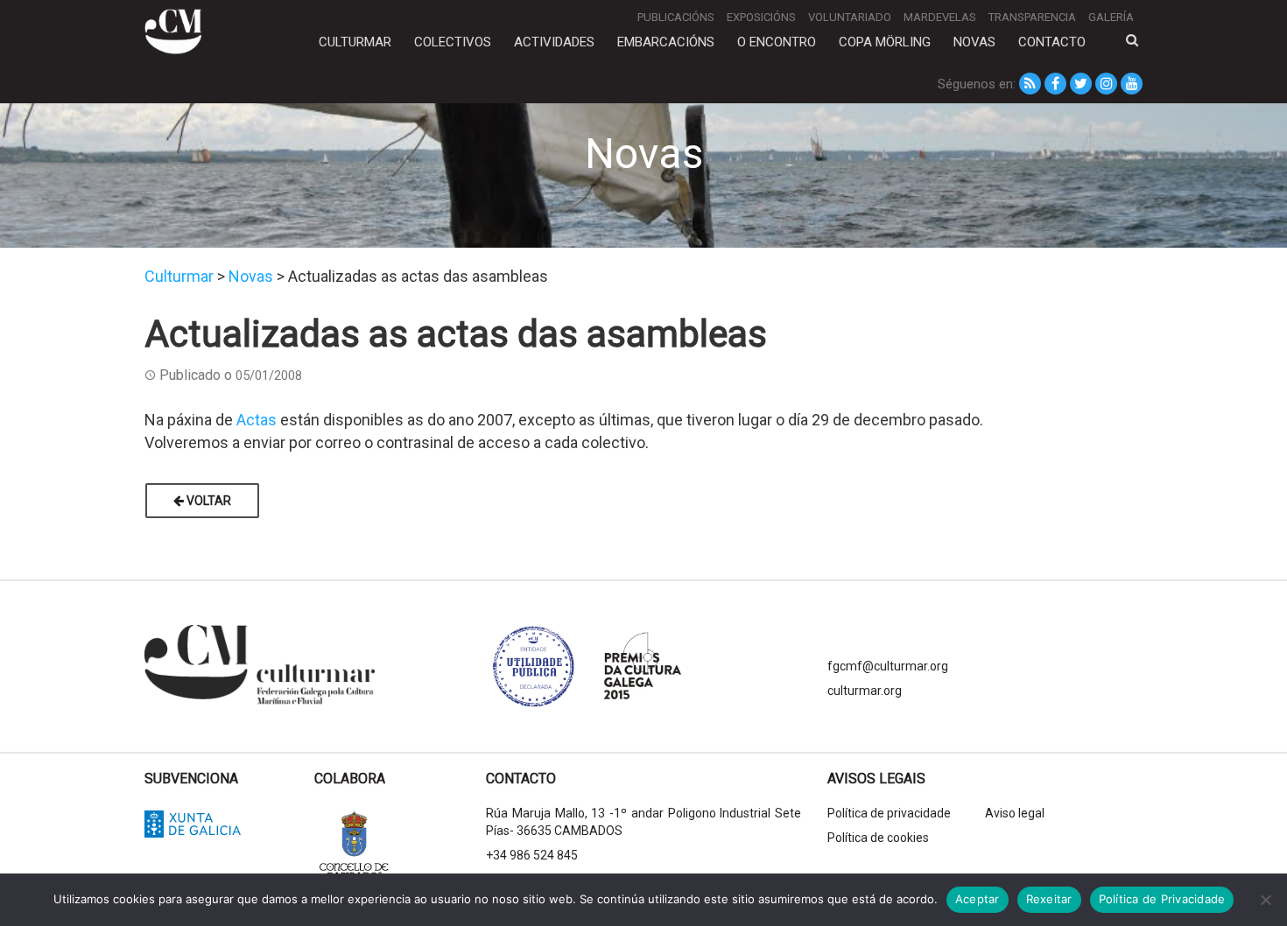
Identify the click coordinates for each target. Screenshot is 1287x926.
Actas (256, 419)
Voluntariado (849, 17)
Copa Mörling (885, 42)
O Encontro (776, 42)
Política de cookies (878, 838)
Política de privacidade (889, 813)
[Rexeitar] (1265, 899)
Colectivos (452, 42)
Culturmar (355, 42)
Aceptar (977, 899)
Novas (974, 42)
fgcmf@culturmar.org (887, 666)
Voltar (207, 501)
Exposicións (761, 17)
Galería (1111, 17)
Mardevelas (940, 17)
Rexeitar (1049, 899)
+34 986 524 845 (532, 855)
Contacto (1052, 42)
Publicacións (675, 17)
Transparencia (1032, 17)
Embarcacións (665, 42)
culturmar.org (864, 691)
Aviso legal (1014, 813)
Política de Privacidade (1162, 899)
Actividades (554, 42)
